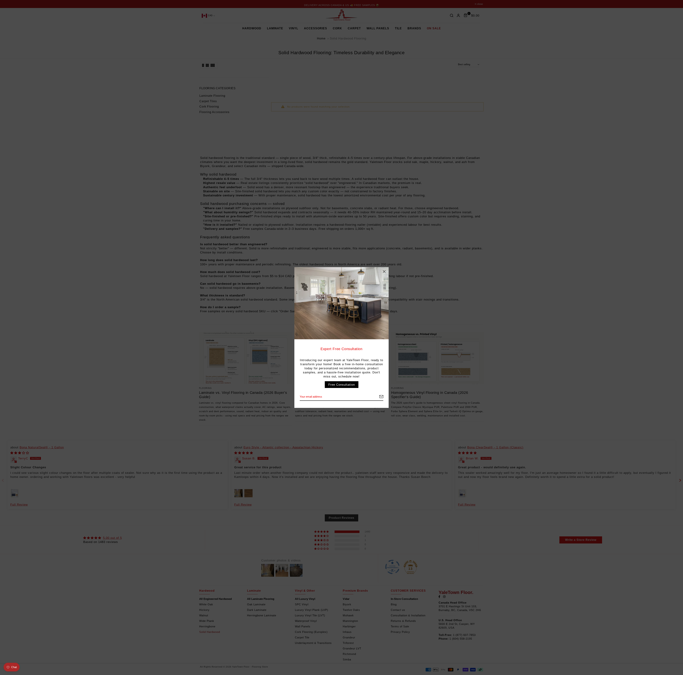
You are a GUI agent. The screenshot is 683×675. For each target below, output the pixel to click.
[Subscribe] (377, 397)
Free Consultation (341, 384)
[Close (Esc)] (384, 271)
